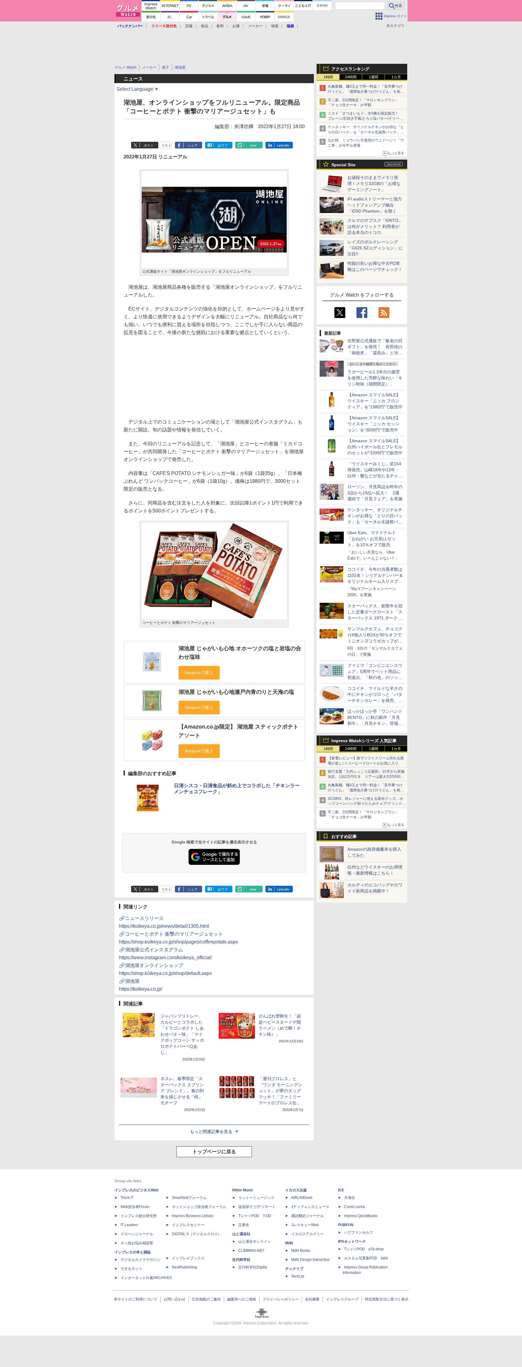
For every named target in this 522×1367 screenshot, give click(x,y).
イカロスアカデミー (307, 1234)
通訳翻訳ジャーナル (307, 1216)
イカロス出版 (296, 1190)
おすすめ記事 (344, 836)
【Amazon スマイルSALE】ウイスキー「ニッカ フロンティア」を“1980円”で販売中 (374, 400)
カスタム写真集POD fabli (366, 1258)
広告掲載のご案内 (206, 1299)
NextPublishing (184, 1267)
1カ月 (396, 77)
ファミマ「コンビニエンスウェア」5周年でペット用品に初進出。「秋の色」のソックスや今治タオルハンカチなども (374, 677)
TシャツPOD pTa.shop (364, 1249)
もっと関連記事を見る (211, 1131)
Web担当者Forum (135, 1207)
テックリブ (294, 1269)
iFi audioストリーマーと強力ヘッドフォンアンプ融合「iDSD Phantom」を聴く (374, 204)
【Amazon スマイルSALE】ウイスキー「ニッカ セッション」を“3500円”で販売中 (373, 423)
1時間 (328, 77)
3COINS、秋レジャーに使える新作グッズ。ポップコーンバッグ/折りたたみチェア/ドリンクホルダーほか (367, 804)
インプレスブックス (188, 1258)
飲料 (220, 26)
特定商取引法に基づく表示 (386, 1299)
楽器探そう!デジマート (257, 1207)
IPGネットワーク (352, 1241)
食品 (204, 26)
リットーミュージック (256, 1198)
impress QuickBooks (361, 1216)
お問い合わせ (174, 1299)
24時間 (350, 77)
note (253, 145)
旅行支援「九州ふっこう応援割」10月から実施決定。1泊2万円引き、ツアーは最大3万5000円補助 (366, 776)
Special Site (343, 164)
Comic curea (354, 1207)
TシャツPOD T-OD (254, 1216)
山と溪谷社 (241, 1234)
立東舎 (243, 1225)
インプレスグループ (342, 1299)
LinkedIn (283, 145)
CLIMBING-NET (251, 1250)
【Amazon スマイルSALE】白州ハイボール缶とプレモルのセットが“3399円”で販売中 (374, 446)
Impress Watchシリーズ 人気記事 (364, 740)
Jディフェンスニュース (310, 1207)
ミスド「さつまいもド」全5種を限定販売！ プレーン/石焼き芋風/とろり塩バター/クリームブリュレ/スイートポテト (365, 118)
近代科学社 (241, 1260)
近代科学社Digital (252, 1267)
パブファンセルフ (358, 1232)
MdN (289, 1243)
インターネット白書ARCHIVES (146, 1278)
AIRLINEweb (301, 1198)
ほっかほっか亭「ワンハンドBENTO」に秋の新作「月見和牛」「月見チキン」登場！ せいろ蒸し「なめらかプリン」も (377, 723)
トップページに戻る (214, 1151)
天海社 (349, 1198)
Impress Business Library (192, 1216)
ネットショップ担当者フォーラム (199, 1207)
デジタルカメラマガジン (140, 1260)
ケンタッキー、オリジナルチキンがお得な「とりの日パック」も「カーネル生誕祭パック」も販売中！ (366, 132)
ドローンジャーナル (137, 1234)
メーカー (255, 26)
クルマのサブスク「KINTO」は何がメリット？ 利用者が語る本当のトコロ (375, 226)
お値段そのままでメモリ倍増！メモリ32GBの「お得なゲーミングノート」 (374, 183)
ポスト (149, 145)
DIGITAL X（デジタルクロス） (196, 1234)
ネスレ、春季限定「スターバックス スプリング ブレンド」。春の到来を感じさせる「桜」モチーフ (182, 1090)
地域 (274, 26)
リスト (166, 145)
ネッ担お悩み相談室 (137, 1243)
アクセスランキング (350, 69)
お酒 (236, 26)
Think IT (127, 1198)
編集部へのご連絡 (241, 1299)
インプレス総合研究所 (139, 1216)
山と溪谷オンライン (254, 1241)
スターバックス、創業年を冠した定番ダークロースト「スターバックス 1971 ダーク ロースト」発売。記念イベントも (375, 617)
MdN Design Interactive (310, 1260)
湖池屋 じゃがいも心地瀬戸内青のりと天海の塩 (236, 692)
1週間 (373, 77)
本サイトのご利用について (135, 1299)
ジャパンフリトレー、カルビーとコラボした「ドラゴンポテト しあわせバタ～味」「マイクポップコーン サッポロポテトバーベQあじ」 (182, 1034)
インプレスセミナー (188, 1225)
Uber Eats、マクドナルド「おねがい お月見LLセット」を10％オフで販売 (371, 538)
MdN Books (300, 1250)
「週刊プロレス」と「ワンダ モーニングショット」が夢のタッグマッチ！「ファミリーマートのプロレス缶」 (280, 1090)
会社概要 (312, 1299)
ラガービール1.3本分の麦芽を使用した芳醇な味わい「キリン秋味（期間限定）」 (374, 377)
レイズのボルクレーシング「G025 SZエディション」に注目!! (375, 247)
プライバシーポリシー (281, 1299)
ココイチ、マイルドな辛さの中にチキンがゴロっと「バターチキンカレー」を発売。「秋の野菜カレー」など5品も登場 (374, 700)
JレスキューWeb (305, 1225)
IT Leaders (129, 1225)
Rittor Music (242, 1190)
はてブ (223, 145)
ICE (341, 1190)
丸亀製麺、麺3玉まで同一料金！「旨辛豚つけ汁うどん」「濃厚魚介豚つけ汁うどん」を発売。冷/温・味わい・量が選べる (365, 91)
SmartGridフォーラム (189, 1198)
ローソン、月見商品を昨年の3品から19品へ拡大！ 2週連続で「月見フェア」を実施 (374, 492)
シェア (193, 145)
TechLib (297, 1276)
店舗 (188, 26)
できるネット (131, 1269)
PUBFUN (345, 1225)
